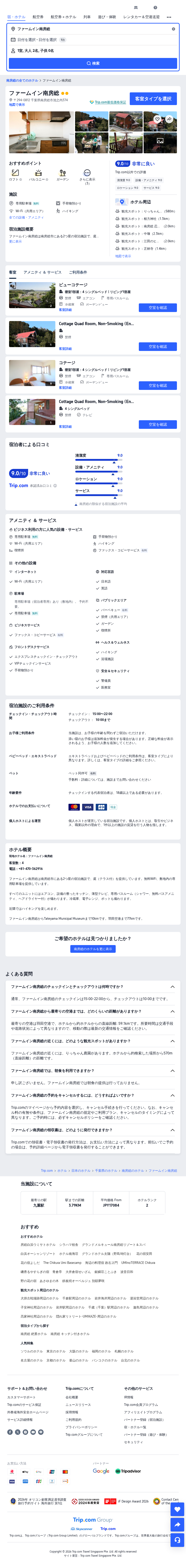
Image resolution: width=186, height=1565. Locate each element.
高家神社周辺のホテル (36, 1316)
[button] (146, 7)
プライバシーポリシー (81, 1427)
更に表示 (15, 241)
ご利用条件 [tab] (78, 272)
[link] (136, 7)
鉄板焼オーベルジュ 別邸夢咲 (83, 1281)
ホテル (62, 1170)
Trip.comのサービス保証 (24, 1405)
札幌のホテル (124, 1351)
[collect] (177, 1509)
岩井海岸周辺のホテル (110, 1298)
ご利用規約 (73, 1419)
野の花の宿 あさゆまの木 (40, 1281)
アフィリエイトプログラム (143, 1412)
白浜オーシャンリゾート (38, 1253)
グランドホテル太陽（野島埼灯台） (107, 1253)
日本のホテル (81, 1170)
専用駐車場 (22, 536)
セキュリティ (133, 1442)
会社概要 (72, 1397)
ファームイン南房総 (34, 93)
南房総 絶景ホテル (34, 1334)
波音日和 (126, 1272)
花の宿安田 (144, 1253)
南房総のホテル (133, 1170)
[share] (177, 1524)
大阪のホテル (78, 1351)
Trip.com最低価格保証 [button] (110, 102)
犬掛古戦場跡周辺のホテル (40, 1298)
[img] (41, 132)
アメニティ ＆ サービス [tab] (43, 272)
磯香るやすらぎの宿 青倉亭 (41, 1272)
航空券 (38, 17)
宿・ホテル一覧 (135, 1427)
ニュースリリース (78, 1405)
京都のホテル (56, 1360)
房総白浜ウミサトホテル (38, 1244)
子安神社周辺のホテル (36, 1307)
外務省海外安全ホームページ (28, 1412)
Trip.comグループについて (84, 1434)
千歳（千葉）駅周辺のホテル (109, 1307)
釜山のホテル (78, 1360)
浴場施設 (107, 659)
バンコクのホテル (104, 1360)
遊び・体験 (107, 17)
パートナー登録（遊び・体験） (146, 1434)
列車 (87, 17)
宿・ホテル (16, 17)
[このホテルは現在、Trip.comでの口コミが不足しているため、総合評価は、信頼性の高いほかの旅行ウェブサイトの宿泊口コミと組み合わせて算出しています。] (55, 485)
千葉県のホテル (106, 1170)
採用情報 (72, 1412)
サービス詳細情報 (20, 1419)
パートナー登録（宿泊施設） (144, 1419)
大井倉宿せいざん (78, 1272)
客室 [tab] (12, 272)
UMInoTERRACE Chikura (138, 1263)
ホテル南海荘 (68, 1253)
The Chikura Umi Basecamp (62, 1263)
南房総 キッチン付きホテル (70, 1334)
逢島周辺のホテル (146, 1307)
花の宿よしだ (30, 1263)
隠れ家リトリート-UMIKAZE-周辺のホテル (86, 1316)
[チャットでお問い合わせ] (177, 1540)
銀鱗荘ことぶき (106, 1272)
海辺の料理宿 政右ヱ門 (101, 1263)
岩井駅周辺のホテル (70, 1307)
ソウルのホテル (32, 1351)
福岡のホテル (101, 1351)
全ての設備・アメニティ (26, 217)
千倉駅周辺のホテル (76, 1298)
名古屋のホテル (32, 1360)
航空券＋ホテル (63, 17)
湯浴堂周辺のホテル (144, 1298)
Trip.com (47, 1170)
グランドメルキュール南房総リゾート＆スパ (113, 1244)
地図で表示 (123, 256)
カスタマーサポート (21, 1397)
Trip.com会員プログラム (141, 1405)
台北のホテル (130, 1360)
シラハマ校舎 (68, 1244)
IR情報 (128, 1397)
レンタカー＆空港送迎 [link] (141, 17)
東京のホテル (56, 1351)
